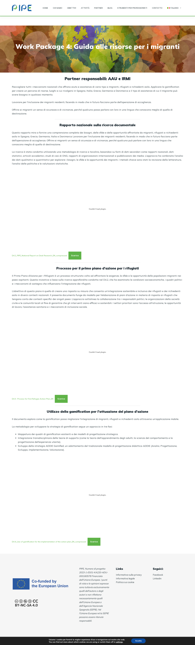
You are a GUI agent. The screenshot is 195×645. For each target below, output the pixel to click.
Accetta (138, 641)
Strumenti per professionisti (132, 8)
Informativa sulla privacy (129, 574)
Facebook (158, 574)
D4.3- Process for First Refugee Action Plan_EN (32, 399)
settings (119, 642)
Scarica (75, 255)
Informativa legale (125, 578)
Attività (85, 8)
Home (45, 8)
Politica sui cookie (125, 582)
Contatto (157, 8)
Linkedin (157, 578)
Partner (98, 8)
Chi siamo (57, 8)
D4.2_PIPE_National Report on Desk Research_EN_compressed (39, 255)
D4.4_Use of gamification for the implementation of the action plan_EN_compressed (49, 542)
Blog (110, 8)
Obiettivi (71, 8)
